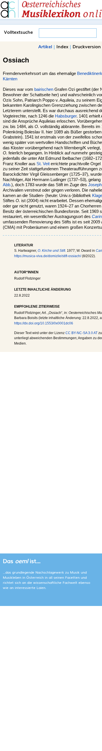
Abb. (7, 184)
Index (62, 46)
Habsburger (65, 116)
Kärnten (10, 79)
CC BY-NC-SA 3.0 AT (81, 333)
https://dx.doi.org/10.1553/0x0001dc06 (43, 323)
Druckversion (87, 46)
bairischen (43, 89)
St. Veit (43, 163)
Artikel (45, 46)
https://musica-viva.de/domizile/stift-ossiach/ (47, 256)
